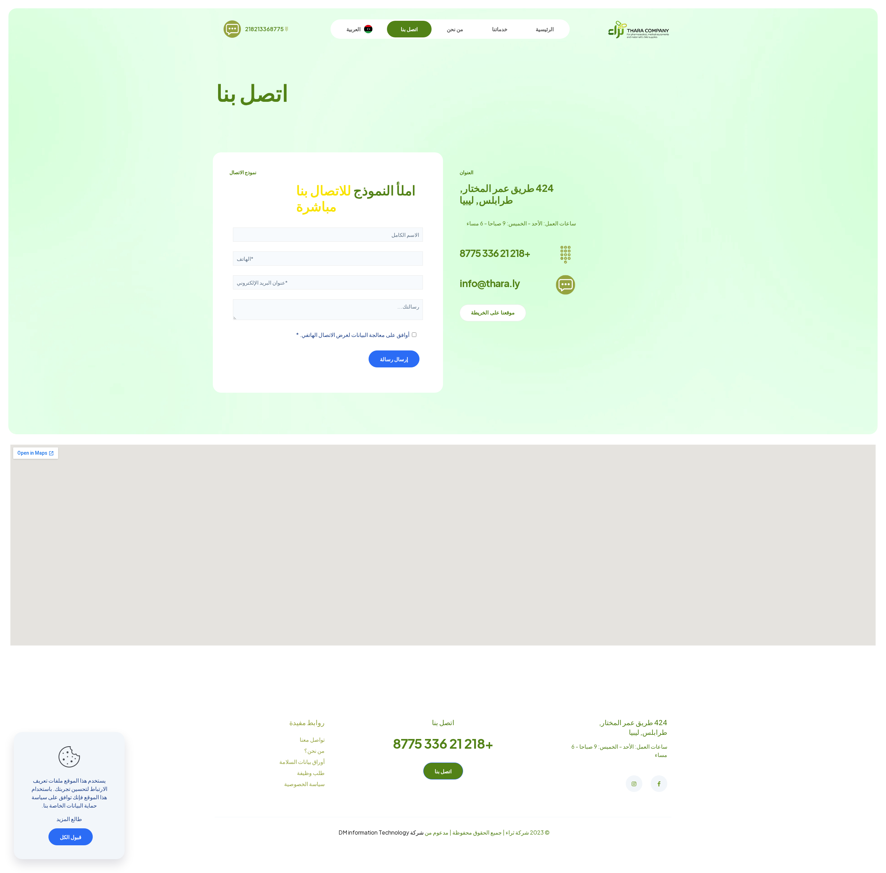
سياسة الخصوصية (304, 783)
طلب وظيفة (311, 772)
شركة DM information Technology (381, 832)
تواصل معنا (312, 739)
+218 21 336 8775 (495, 253)
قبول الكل (70, 837)
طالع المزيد (69, 818)
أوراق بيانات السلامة (302, 761)
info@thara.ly (490, 283)
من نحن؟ (314, 750)
